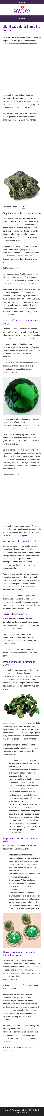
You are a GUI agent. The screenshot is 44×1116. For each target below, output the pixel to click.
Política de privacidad (19, 1110)
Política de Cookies (33, 1110)
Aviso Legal (7, 1110)
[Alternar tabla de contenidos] (22, 207)
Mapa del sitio (22, 1112)
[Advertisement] (22, 70)
